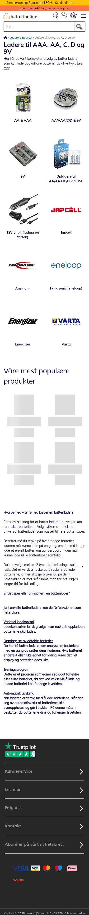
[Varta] (66, 322)
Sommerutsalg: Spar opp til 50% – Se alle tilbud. (40, 3)
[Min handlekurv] (73, 15)
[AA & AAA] (23, 98)
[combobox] (44, 26)
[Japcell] (66, 210)
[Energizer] (23, 322)
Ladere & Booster (21, 37)
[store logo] (20, 16)
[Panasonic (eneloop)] (66, 266)
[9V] (23, 154)
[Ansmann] (23, 266)
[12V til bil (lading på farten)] (23, 210)
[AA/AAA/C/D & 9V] (66, 98)
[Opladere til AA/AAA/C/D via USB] (66, 154)
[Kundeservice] (55, 17)
